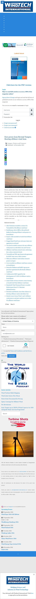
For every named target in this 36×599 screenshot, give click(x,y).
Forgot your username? (10, 125)
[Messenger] (19, 164)
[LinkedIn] (19, 156)
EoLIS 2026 (4, 549)
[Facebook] (19, 149)
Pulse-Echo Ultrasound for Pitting (12, 399)
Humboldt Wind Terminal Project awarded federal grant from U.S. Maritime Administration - (18, 287)
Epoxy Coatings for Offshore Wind (12, 402)
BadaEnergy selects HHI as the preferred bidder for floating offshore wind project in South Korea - (18, 232)
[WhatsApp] (19, 160)
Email (3, 330)
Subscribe (4, 356)
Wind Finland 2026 (7, 527)
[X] (19, 158)
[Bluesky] (19, 151)
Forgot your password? (10, 123)
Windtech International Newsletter (13, 339)
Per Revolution (6, 405)
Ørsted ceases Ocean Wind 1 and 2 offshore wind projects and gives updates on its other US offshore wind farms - (18, 298)
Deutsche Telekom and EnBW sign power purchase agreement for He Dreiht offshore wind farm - (18, 270)
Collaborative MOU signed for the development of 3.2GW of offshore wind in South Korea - (18, 276)
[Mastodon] (19, 162)
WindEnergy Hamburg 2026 (9, 522)
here (32, 593)
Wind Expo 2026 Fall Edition (10, 514)
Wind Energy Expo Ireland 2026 (11, 544)
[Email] (19, 153)
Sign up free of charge (8, 97)
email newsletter (22, 471)
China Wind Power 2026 (8, 538)
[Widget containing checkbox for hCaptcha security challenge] (15, 345)
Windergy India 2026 (7, 533)
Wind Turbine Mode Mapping (10, 393)
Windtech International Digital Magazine (21, 341)
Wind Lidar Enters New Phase (10, 396)
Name (3, 324)
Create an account (9, 127)
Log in (18, 120)
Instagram (10, 506)
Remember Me (8, 117)
